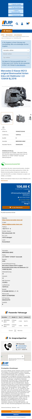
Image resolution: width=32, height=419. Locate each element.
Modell (14, 317)
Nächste (20, 330)
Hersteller (4, 317)
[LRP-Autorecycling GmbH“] (7, 23)
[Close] (22, 356)
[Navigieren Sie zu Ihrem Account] (22, 24)
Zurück (11, 330)
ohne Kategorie (18, 34)
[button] (30, 2)
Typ (20, 317)
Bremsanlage (9, 34)
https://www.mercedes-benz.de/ (12, 220)
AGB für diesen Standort (24, 197)
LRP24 (2, 34)
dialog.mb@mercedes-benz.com (12, 224)
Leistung (26, 317)
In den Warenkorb (17, 207)
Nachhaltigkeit (4, 180)
